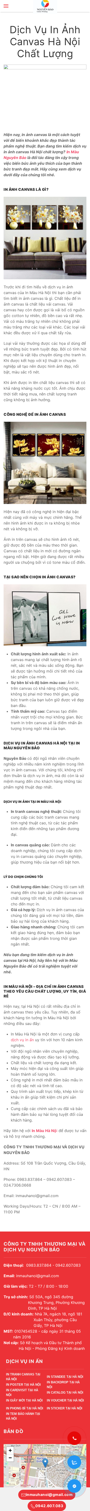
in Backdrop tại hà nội (63, 1385)
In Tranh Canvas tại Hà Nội (23, 1377)
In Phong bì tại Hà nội (24, 1408)
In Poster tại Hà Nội (23, 1384)
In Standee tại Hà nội (65, 1377)
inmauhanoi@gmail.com (49, 1494)
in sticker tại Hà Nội (64, 1408)
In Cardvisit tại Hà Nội (22, 1393)
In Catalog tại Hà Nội (65, 1392)
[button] (6, 6)
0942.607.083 (49, 1506)
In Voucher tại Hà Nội (65, 1400)
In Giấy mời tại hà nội (24, 1400)
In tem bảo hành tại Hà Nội (23, 1416)
